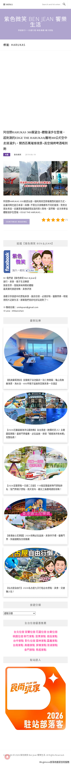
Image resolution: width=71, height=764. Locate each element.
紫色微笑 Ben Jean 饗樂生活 (35, 21)
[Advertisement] (35, 93)
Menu (9, 4)
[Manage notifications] (7, 756)
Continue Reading (16, 221)
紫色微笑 (17, 154)
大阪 (7, 154)
